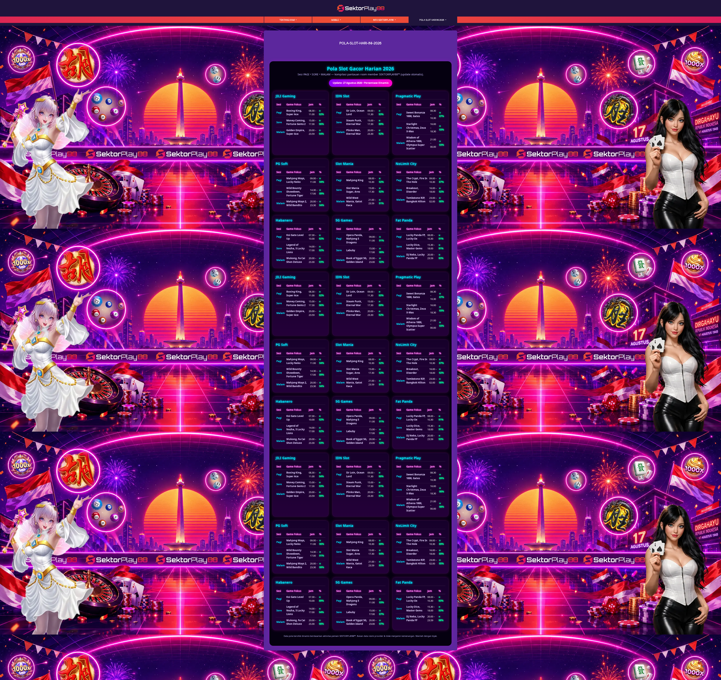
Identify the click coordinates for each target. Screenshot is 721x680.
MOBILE (335, 20)
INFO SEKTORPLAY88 (383, 20)
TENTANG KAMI (287, 20)
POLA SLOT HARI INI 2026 (432, 20)
